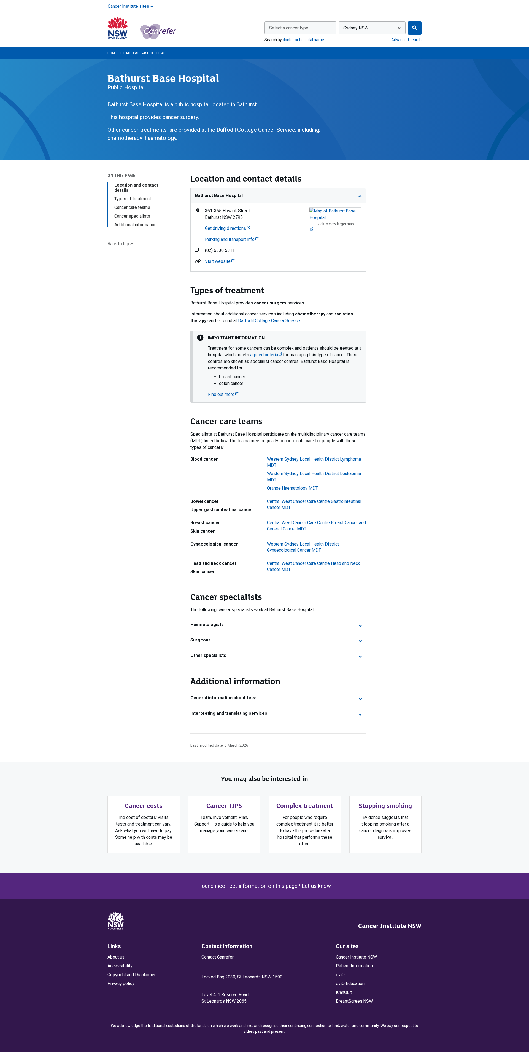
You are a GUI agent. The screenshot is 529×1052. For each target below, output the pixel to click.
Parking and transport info (231, 239)
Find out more (223, 394)
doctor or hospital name (303, 39)
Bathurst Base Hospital (219, 195)
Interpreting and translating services (228, 713)
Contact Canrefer (217, 957)
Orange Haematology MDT (292, 488)
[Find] (415, 28)
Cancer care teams (132, 207)
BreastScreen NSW (354, 1001)
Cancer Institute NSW (390, 925)
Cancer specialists (132, 216)
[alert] (278, 367)
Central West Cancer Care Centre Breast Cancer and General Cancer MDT (316, 525)
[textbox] (300, 28)
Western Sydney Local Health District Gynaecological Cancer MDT (303, 547)
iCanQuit (344, 992)
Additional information (135, 224)
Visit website (219, 261)
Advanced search (406, 39)
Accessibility (120, 966)
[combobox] (300, 27)
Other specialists (208, 655)
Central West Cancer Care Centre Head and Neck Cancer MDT (313, 566)
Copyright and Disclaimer (131, 974)
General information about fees (223, 697)
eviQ (340, 974)
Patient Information (354, 966)
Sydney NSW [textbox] (355, 28)
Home (112, 53)
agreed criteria (266, 354)
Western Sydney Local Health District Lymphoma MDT (314, 462)
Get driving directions (227, 228)
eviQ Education (350, 983)
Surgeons (200, 640)
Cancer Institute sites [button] (129, 6)
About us (116, 957)
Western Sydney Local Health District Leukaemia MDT (314, 476)
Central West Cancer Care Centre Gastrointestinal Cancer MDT (314, 504)
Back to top (118, 243)
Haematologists (207, 624)
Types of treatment (132, 198)
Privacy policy (120, 983)
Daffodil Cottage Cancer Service (256, 129)
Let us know (316, 886)
